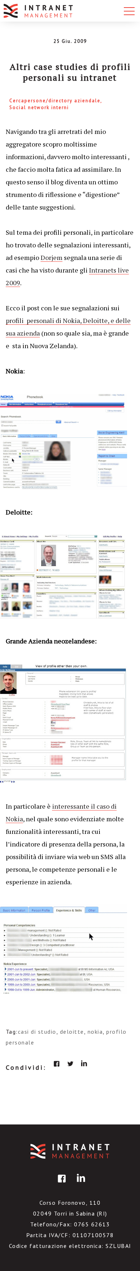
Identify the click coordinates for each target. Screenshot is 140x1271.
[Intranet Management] (39, 11)
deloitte (72, 1031)
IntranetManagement (70, 1151)
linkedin (84, 1063)
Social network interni (39, 107)
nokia (95, 1031)
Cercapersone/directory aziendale (55, 101)
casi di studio (37, 1031)
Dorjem (51, 257)
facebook (56, 1063)
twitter (70, 1063)
